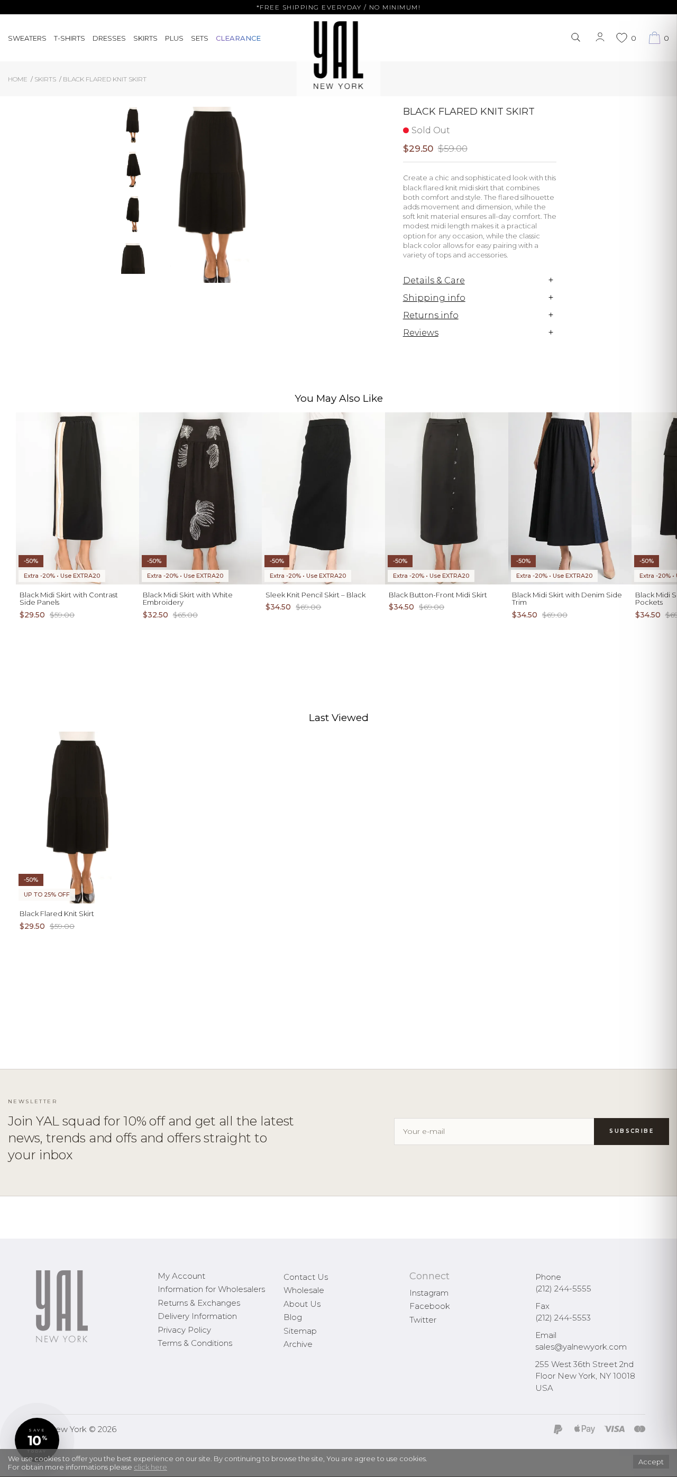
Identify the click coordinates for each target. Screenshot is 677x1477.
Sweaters (27, 38)
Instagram (429, 1293)
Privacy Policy (184, 1330)
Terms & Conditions (195, 1343)
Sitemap (300, 1331)
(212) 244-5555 (563, 1289)
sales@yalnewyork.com (581, 1347)
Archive (298, 1344)
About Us (302, 1304)
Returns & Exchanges (199, 1303)
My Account (181, 1276)
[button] (37, 1440)
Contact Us (305, 1277)
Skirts (145, 38)
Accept (651, 1461)
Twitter (422, 1320)
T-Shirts (69, 38)
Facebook (429, 1306)
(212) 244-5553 (563, 1318)
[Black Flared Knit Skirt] (133, 125)
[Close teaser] (19, 1463)
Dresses (109, 38)
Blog (292, 1317)
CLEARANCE (238, 38)
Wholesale (303, 1290)
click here (150, 1467)
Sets (199, 38)
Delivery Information (197, 1316)
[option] (133, 129)
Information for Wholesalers (211, 1289)
